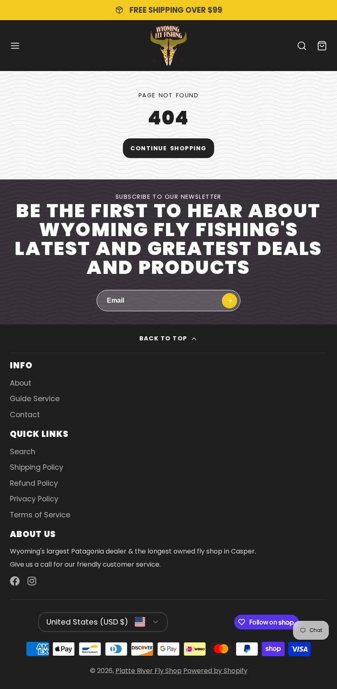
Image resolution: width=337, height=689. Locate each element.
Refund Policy (34, 483)
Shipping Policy (36, 467)
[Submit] (229, 300)
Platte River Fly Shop (148, 670)
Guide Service (35, 399)
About (20, 383)
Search (22, 452)
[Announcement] (168, 10)
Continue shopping (168, 148)
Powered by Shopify (215, 670)
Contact (25, 415)
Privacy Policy (34, 499)
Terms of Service (40, 515)
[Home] (168, 45)
